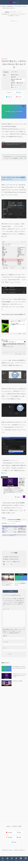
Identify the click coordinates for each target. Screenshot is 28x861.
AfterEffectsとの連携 (17, 681)
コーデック (15, 87)
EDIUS (14, 77)
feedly (19, 837)
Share (8, 92)
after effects (10, 6)
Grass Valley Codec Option (17, 80)
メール (5, 642)
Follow (15, 842)
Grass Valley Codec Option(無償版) (12, 314)
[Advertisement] (14, 32)
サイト (5, 648)
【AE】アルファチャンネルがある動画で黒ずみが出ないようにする (19, 675)
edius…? (8, 12)
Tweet (18, 92)
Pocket (18, 96)
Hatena (8, 96)
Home (4, 6)
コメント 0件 (9, 564)
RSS (19, 832)
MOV (14, 82)
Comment (9, 837)
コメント (6, 609)
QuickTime (20, 82)
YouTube (9, 832)
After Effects (16, 74)
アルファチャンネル (17, 85)
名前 (5, 636)
